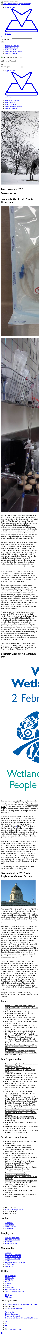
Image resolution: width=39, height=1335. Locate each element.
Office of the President (13, 1257)
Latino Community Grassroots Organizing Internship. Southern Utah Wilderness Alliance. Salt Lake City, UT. (21, 1118)
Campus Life (9, 1225)
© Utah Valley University (14, 1308)
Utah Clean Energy (22, 981)
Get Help (8, 1283)
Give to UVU (10, 1264)
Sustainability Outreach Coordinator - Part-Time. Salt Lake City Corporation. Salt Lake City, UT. (20, 1093)
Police (7, 1282)
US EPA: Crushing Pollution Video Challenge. (21, 1186)
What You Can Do (11, 48)
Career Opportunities (12, 1238)
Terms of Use (9, 1312)
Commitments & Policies (13, 51)
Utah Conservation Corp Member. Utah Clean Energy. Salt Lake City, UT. (21, 1082)
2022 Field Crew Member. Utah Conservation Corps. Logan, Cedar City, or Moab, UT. (21, 1078)
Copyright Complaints (12, 1316)
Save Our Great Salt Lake (15, 861)
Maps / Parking (10, 1276)
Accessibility (9, 1287)
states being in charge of (25, 948)
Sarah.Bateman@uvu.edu (14, 1209)
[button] (19, 2)
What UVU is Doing (12, 46)
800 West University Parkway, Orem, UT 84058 (21, 1304)
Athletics (8, 1253)
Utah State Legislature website (22, 919)
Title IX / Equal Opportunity (15, 1291)
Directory (8, 1242)
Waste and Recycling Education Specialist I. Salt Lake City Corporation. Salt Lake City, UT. (21, 1098)
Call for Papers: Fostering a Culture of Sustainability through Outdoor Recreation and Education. (21, 1177)
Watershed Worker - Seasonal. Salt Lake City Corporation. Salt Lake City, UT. (20, 1106)
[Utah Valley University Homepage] (11, 4)
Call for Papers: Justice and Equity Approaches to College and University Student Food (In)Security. (21, 1182)
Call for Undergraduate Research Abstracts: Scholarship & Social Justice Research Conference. (20, 1163)
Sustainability (26, 4)
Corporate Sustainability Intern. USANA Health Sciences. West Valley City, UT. (21, 1127)
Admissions (9, 1223)
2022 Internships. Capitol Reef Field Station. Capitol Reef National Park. (20, 1086)
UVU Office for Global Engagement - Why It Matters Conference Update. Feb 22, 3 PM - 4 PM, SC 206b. (21, 1047)
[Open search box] (2, 37)
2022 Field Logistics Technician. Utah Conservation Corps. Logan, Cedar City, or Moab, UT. (20, 1070)
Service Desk (9, 1278)
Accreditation (9, 1228)
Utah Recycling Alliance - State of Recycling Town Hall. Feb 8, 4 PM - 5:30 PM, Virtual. (20, 1018)
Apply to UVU (10, 7)
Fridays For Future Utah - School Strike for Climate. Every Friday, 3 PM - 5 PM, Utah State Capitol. (21, 1008)
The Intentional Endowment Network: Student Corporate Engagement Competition (21, 1168)
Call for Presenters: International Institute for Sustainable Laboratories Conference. (20, 1154)
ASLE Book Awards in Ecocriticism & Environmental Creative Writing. (18, 1172)
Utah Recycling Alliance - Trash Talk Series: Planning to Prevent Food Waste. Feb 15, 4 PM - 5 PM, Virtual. (21, 1027)
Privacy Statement (11, 1314)
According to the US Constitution (16, 938)
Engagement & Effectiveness (15, 1263)
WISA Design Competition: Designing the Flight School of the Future (19, 1150)
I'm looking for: (6, 39)
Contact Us (9, 1266)
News (10, 1295)
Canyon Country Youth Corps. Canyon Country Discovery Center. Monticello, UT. (21, 1131)
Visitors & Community (13, 1255)
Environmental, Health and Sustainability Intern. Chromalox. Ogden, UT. (21, 1065)
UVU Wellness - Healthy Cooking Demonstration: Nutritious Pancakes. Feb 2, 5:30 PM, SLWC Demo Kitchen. (20, 1013)
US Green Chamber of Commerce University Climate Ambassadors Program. (20, 1195)
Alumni (7, 1261)
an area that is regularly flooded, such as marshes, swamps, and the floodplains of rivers (19, 818)
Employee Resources (12, 1240)
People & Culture (11, 1243)
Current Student (10, 1227)
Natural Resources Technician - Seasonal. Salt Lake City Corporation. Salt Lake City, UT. (21, 1102)
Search (7, 1285)
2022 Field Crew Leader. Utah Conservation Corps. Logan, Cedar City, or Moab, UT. (20, 1074)
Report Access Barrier (12, 1289)
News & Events (10, 50)
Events (9, 1297)
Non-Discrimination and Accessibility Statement (21, 1318)
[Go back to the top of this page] (2, 1333)
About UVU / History (12, 1259)
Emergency (9, 1280)
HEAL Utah (23, 985)
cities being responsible (29, 944)
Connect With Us (11, 53)
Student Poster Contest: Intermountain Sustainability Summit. (18, 1146)
